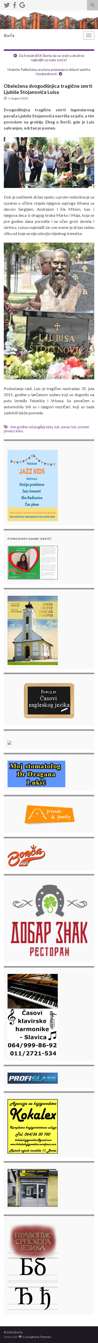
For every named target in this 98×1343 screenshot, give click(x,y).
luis (57, 427)
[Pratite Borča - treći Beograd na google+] (22, 4)
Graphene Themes (38, 1337)
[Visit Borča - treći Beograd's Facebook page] (14, 4)
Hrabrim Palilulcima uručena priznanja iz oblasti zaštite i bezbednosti (49, 71)
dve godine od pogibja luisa (31, 427)
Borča (9, 35)
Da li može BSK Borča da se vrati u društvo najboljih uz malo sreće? (51, 57)
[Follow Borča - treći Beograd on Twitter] (7, 4)
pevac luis (69, 427)
